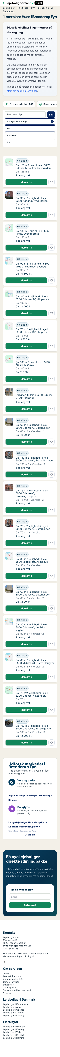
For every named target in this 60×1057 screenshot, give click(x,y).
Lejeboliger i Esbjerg (13, 1015)
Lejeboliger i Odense (13, 1009)
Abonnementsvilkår (13, 979)
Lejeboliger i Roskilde (14, 1035)
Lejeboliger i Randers (14, 1026)
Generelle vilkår (11, 982)
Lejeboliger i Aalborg (13, 1012)
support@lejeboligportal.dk (17, 945)
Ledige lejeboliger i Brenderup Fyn (26, 822)
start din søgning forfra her (22, 90)
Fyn (33, 8)
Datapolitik (8, 984)
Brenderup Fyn (46, 8)
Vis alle (31, 834)
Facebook (4, 962)
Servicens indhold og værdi (17, 990)
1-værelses (8, 11)
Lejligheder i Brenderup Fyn (23, 826)
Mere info (26, 182)
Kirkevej (12, 800)
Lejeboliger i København (15, 1004)
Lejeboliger (8, 8)
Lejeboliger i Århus (12, 1007)
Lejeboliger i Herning (13, 1037)
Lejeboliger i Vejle (12, 1032)
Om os (6, 973)
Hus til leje (23, 8)
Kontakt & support (12, 976)
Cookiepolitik (9, 987)
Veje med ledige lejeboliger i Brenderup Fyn (31, 795)
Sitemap (7, 993)
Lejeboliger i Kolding (13, 1029)
